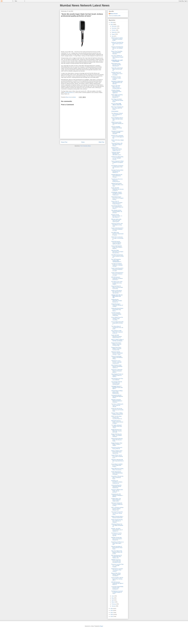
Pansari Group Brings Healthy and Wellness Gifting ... (117, 357)
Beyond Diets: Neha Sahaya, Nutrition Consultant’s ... (116, 574)
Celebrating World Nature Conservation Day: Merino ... (117, 309)
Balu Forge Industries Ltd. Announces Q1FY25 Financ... (117, 108)
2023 (111, 608)
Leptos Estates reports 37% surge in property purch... (117, 456)
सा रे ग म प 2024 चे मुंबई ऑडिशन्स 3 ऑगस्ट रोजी (116, 104)
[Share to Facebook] (83, 97)
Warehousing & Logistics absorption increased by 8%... (117, 39)
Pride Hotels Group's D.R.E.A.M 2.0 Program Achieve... (117, 198)
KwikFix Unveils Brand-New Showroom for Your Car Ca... (116, 292)
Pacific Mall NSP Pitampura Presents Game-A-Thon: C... (116, 336)
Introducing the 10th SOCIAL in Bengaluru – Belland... (117, 495)
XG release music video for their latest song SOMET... (116, 283)
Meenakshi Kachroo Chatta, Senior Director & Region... (117, 422)
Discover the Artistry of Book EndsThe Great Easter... (116, 547)
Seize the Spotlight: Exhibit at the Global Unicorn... (116, 128)
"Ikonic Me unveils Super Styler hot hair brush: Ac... (117, 69)
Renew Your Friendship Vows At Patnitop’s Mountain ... (116, 52)
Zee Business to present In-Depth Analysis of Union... (117, 592)
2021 (111, 612)
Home (83, 142)
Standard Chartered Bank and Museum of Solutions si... (117, 171)
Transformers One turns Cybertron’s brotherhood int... (117, 180)
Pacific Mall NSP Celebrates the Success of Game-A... (117, 189)
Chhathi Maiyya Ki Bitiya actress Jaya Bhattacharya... (117, 392)
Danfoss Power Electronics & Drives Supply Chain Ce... (116, 149)
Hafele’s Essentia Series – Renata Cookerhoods (117, 517)
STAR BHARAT (114, 111)
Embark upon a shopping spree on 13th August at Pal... (117, 137)
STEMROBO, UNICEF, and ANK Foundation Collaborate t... (116, 193)
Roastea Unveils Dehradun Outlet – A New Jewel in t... (116, 216)
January (114, 606)
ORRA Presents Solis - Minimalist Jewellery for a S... (117, 123)
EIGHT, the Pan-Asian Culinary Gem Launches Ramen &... (117, 417)
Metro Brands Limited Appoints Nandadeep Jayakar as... (116, 366)
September (114, 32)
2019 (111, 616)
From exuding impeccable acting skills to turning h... (117, 323)
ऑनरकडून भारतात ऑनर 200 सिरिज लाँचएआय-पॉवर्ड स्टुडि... (116, 296)
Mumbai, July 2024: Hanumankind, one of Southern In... (116, 530)
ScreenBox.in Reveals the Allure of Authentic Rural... (117, 477)
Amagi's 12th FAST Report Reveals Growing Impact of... (116, 87)
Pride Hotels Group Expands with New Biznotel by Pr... (116, 65)
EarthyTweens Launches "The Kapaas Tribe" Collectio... (117, 570)
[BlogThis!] (81, 97)
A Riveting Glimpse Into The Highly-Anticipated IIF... (117, 525)
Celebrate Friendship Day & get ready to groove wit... (117, 43)
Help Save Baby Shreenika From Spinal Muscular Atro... (117, 251)
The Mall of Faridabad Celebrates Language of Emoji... (117, 265)
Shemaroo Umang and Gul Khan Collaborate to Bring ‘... (116, 504)
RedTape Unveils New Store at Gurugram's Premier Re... (116, 539)
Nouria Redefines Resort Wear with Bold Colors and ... (117, 119)
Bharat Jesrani (114, 13)
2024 (111, 24)
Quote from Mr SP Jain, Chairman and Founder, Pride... (117, 410)
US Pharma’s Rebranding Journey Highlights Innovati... (117, 158)
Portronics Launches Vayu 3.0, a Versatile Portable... (117, 565)
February (114, 604)
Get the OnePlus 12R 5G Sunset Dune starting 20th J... (117, 579)
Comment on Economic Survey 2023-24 (116, 448)
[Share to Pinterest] (85, 97)
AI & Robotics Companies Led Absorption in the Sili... (117, 167)
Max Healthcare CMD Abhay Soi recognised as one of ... (117, 332)
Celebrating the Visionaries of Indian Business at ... (116, 301)
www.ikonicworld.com (69, 92)
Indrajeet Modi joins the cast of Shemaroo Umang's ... (116, 176)
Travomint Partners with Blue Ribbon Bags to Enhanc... (116, 144)
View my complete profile (114, 15)
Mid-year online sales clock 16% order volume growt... (116, 220)
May (113, 598)
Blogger (101, 626)
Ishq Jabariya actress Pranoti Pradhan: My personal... (116, 211)
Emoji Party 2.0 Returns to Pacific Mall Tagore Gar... (117, 543)
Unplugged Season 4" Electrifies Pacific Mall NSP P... (116, 387)
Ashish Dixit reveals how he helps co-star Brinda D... (117, 238)
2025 (111, 22)
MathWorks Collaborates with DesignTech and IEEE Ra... (117, 82)
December (114, 26)
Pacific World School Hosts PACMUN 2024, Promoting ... (117, 473)
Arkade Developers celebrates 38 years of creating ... (117, 305)
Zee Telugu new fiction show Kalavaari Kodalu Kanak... (117, 100)
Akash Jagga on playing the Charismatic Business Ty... (116, 96)
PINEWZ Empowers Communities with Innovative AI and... (116, 561)
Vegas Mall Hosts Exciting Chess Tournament (117, 469)
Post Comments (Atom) (86, 145)
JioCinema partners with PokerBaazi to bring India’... (117, 225)
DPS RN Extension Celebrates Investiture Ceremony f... (117, 278)
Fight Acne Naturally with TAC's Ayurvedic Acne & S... (117, 461)
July (113, 36)
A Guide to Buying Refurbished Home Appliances (116, 91)
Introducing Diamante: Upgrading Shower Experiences (116, 486)
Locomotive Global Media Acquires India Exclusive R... (117, 588)
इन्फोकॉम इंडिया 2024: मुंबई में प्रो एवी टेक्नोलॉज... (117, 61)
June (113, 596)
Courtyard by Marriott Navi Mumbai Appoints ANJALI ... (117, 396)
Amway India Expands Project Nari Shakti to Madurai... (116, 247)
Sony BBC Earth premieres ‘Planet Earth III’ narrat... (117, 234)
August (113, 34)
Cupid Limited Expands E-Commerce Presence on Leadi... (117, 229)
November (114, 28)
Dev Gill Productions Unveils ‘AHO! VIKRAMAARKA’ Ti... (116, 260)
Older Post (101, 142)
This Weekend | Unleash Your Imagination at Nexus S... (117, 114)
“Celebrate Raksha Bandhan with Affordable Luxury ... (116, 153)
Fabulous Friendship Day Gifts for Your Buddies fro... (117, 48)
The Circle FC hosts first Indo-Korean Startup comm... (117, 513)
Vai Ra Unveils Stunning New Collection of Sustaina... (116, 521)
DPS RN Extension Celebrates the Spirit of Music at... (117, 583)
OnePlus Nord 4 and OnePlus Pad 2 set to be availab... (116, 73)
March (113, 602)
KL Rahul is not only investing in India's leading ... (116, 78)
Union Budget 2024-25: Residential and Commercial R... (116, 383)
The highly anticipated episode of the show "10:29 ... (116, 426)
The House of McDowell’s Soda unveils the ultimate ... (117, 405)
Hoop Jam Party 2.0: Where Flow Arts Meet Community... (117, 287)
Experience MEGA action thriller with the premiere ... (117, 491)
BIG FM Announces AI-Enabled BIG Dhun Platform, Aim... (116, 556)
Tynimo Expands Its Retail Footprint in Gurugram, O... (117, 162)
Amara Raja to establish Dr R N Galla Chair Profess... (116, 465)
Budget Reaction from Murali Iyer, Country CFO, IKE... (116, 431)
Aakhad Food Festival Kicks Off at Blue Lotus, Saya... (117, 184)
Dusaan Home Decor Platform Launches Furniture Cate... (116, 344)
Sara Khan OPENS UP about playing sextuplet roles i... (117, 57)
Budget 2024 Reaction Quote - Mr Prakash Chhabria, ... (116, 435)
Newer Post (64, 142)
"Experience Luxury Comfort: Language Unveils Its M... (116, 362)
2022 (111, 610)
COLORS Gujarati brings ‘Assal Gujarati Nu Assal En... (117, 256)
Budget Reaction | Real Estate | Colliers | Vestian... (116, 444)
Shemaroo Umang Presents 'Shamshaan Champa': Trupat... (117, 353)
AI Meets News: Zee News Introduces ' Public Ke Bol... (116, 500)
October (114, 30)
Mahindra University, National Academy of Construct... (116, 401)
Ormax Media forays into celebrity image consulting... (117, 318)
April (113, 600)
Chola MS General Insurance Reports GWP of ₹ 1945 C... (116, 243)
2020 (111, 614)
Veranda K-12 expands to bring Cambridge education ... (117, 132)
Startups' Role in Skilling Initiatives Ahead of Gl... (117, 413)
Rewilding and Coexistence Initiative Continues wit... (116, 482)
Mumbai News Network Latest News (84, 5)
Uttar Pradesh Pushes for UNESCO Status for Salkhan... (117, 375)
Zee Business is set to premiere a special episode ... (116, 534)
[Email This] (79, 97)
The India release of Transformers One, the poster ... (117, 327)
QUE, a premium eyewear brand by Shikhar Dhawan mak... (117, 509)
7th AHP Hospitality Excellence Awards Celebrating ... (116, 314)
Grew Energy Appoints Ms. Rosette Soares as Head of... (117, 207)
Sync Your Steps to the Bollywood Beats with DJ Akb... (116, 552)
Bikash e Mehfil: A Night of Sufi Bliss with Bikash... (117, 340)
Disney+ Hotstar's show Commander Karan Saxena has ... (116, 452)
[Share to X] (82, 97)
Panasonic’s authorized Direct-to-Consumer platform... (116, 371)
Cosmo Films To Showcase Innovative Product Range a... (116, 202)
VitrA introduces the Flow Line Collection (117, 379)
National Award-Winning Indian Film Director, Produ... (116, 440)
